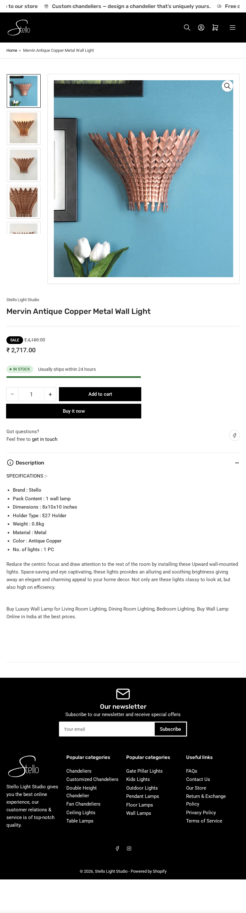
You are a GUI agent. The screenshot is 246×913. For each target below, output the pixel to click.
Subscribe (170, 729)
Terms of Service (204, 821)
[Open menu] (233, 27)
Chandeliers (79, 771)
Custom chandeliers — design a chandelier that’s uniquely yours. (126, 6)
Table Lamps (80, 821)
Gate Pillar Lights (144, 771)
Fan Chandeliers (83, 804)
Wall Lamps (138, 813)
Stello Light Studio (22, 299)
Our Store (196, 788)
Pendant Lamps (142, 796)
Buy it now (74, 411)
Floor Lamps (139, 805)
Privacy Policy (201, 812)
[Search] (187, 27)
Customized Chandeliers (92, 779)
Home (11, 50)
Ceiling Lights (80, 812)
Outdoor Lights (142, 788)
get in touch (44, 439)
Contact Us (198, 779)
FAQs (191, 771)
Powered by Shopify (149, 871)
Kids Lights (138, 779)
